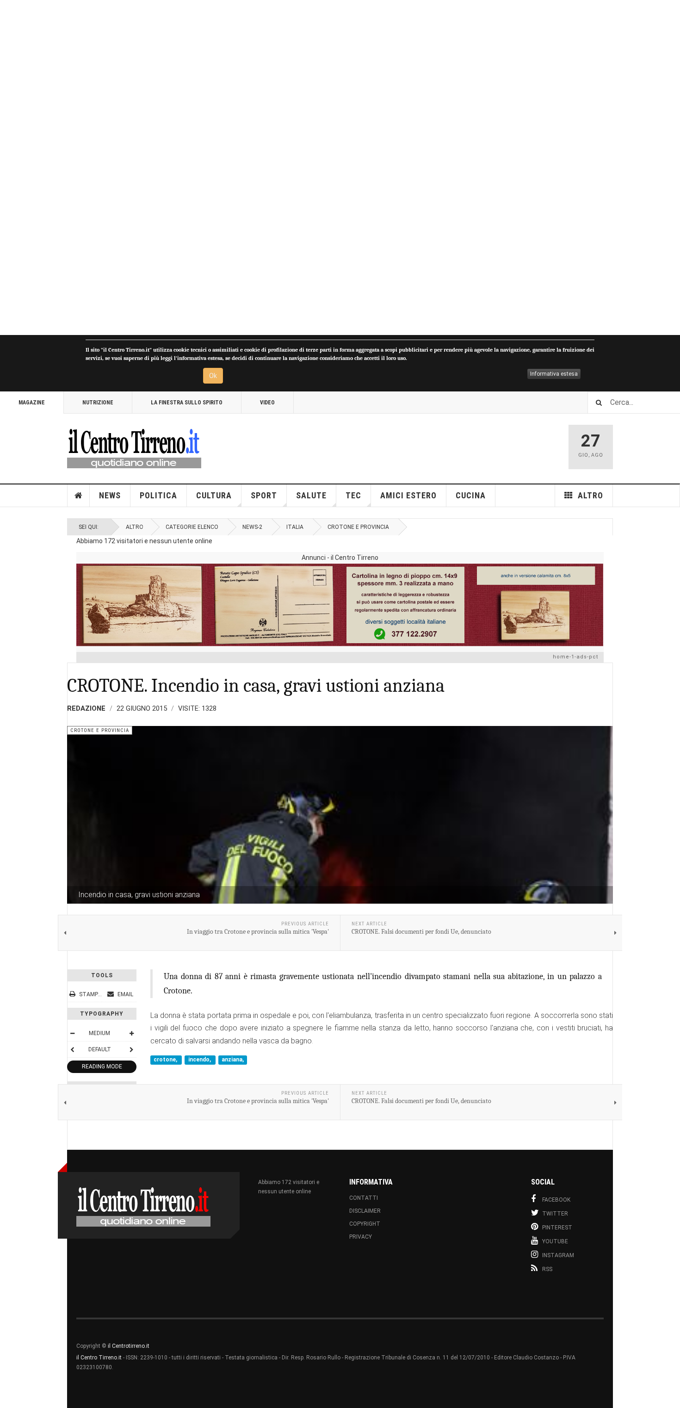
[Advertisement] (277, 167)
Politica (158, 495)
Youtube (555, 1241)
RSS (547, 1269)
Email (124, 994)
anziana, (233, 1059)
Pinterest (557, 1227)
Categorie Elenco (192, 527)
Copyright (364, 1224)
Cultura (214, 495)
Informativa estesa (554, 374)
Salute (311, 495)
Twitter (555, 1213)
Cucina (471, 495)
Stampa (90, 994)
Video (267, 402)
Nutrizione (97, 402)
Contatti (363, 1198)
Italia (294, 527)
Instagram (558, 1255)
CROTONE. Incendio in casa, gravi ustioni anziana (256, 685)
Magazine (32, 402)
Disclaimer (365, 1211)
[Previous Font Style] (72, 1049)
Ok (213, 375)
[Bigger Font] (131, 1033)
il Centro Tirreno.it (99, 1357)
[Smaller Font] (72, 1033)
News (110, 495)
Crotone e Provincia (358, 527)
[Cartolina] (340, 604)
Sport (264, 495)
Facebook (556, 1200)
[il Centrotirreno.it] (134, 447)
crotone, (166, 1059)
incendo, (200, 1059)
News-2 (252, 527)
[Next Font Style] (131, 1049)
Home (79, 495)
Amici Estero (408, 495)
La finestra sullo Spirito (187, 402)
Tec (353, 495)
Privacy (360, 1237)
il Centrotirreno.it (128, 1346)
